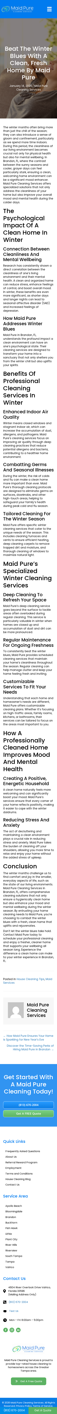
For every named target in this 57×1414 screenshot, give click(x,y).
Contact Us (12, 1184)
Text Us (13, 1311)
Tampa (9, 1262)
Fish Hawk (11, 1228)
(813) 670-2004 (18, 1302)
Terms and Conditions (19, 1173)
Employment (13, 1168)
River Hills (11, 1245)
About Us (11, 1157)
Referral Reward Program (21, 1162)
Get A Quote (42, 1410)
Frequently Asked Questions (22, 1151)
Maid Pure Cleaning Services (32, 88)
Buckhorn (11, 1222)
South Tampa (13, 1256)
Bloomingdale (13, 1211)
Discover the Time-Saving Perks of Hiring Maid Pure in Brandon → (30, 1047)
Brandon (10, 1217)
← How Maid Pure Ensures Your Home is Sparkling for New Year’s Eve (28, 1038)
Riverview (11, 1250)
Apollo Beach (13, 1206)
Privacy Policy (24, 1406)
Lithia (8, 1234)
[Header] (49, 9)
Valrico (9, 1267)
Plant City (11, 1239)
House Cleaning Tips (30, 979)
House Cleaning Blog (18, 1179)
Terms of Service (43, 1406)
